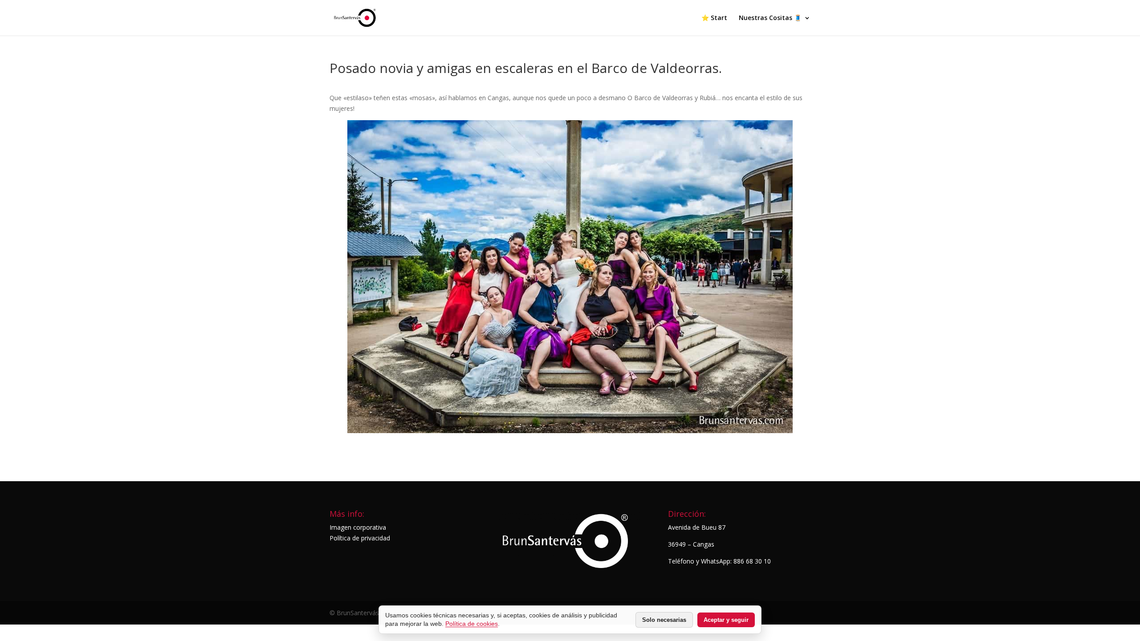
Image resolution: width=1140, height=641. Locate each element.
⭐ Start (714, 18)
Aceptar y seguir (726, 620)
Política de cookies (471, 623)
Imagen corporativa (358, 527)
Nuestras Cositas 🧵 (770, 18)
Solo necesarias (664, 620)
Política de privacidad (360, 538)
